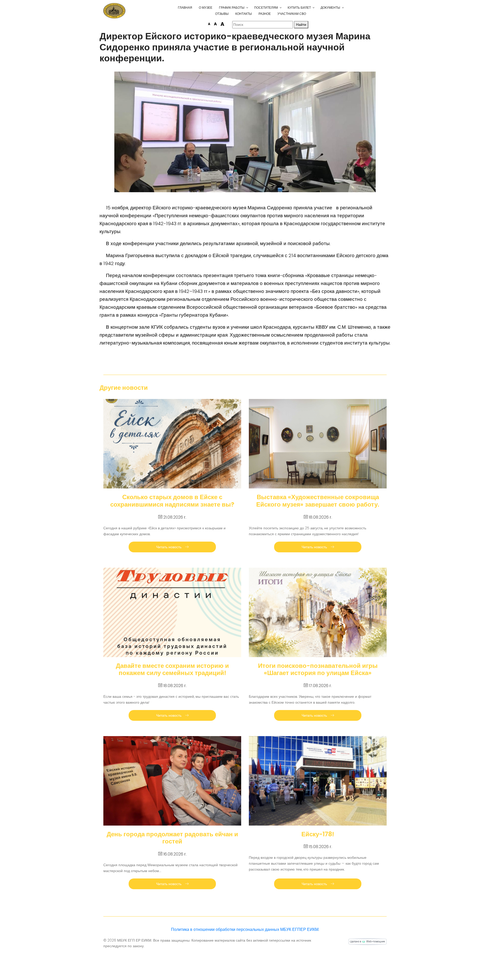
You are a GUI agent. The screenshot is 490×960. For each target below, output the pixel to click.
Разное (265, 14)
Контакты (243, 14)
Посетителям (266, 7)
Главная (185, 7)
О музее (205, 7)
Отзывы (222, 14)
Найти (301, 24)
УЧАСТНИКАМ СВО (291, 14)
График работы (231, 7)
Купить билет (299, 7)
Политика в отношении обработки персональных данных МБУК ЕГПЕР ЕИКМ (244, 929)
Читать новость (169, 547)
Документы (330, 7)
